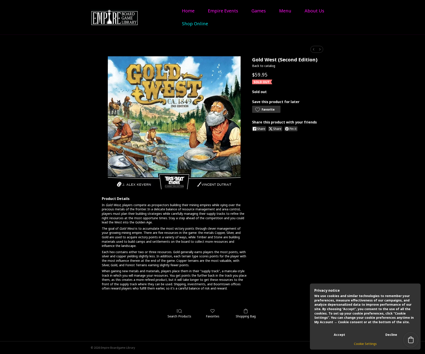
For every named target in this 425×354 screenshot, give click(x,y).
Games (258, 11)
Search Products (179, 316)
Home (188, 11)
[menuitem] (314, 49)
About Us (314, 11)
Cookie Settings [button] (365, 344)
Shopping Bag (246, 316)
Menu (285, 11)
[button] (266, 109)
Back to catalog (263, 66)
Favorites (212, 316)
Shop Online (195, 24)
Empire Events (223, 11)
